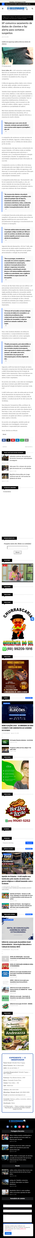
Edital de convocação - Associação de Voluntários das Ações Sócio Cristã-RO (20, 997)
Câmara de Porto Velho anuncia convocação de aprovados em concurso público (17, 4)
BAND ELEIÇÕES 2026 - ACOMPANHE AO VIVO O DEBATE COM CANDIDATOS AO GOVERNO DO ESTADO (17, 728)
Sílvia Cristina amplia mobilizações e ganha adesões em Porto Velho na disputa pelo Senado (21, 1137)
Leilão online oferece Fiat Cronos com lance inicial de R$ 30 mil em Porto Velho (21, 1172)
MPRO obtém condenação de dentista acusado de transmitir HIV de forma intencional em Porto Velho (21, 1158)
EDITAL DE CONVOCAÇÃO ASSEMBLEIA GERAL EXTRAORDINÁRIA (21, 965)
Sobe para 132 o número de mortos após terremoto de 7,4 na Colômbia (20, 467)
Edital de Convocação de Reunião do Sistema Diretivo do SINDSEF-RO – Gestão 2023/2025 (21, 989)
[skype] (15, 1126)
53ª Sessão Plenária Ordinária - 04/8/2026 (21, 740)
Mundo (12, 17)
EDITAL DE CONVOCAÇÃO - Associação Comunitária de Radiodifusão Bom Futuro (21, 957)
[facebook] (7, 1126)
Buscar (17, 552)
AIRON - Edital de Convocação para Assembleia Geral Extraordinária (19, 981)
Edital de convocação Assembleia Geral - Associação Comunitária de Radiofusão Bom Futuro (21, 973)
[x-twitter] (11, 1126)
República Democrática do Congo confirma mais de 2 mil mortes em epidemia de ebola (20, 476)
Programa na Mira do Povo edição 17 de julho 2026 (20, 748)
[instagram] (19, 1126)
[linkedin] (27, 1126)
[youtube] (23, 1126)
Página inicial (6, 17)
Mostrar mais (28, 697)
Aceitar (8, 1233)
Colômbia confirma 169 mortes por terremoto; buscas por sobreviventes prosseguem (21, 458)
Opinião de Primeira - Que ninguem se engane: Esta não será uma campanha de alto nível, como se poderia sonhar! (21, 905)
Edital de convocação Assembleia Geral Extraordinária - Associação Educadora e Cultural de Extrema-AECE (16, 944)
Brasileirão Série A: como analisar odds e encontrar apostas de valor (20, 1191)
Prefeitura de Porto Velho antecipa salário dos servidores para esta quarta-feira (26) (20, 1147)
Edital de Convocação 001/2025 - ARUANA (21, 1003)
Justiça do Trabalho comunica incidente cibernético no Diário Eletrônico (19, 1182)
